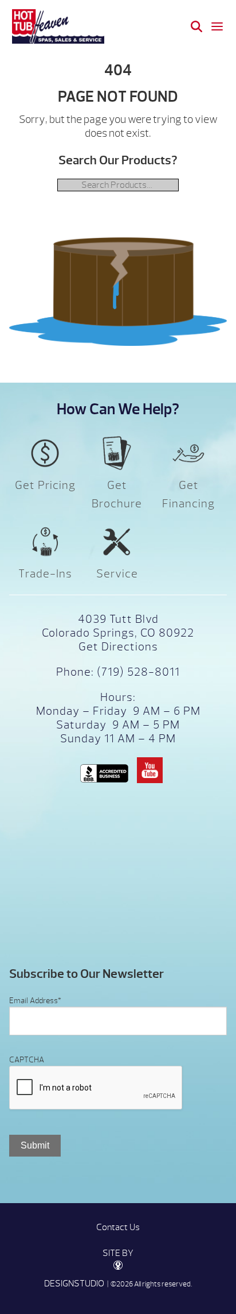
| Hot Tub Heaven (58, 26)
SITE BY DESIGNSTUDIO (88, 1268)
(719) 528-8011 (137, 672)
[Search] (196, 26)
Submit (35, 1145)
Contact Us (118, 1227)
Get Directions (118, 646)
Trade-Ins (45, 574)
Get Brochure (117, 494)
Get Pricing (45, 485)
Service (117, 574)
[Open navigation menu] (217, 26)
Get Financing (188, 494)
